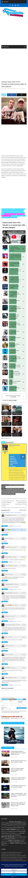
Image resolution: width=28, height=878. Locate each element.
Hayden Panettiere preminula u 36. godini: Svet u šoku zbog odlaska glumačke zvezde (18, 804)
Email (11, 701)
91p (10, 547)
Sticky (3, 486)
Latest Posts (10, 442)
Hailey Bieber (10, 827)
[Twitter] (3, 451)
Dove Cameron (4, 825)
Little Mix (22, 833)
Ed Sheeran (8, 490)
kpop (23, 831)
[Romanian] (10, 716)
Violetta (21, 843)
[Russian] (17, 716)
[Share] (12, 94)
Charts (10, 485)
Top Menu (6, 1)
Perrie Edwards (17, 839)
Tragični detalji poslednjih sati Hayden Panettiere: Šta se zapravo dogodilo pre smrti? (18, 753)
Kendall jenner (11, 831)
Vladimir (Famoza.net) (14, 88)
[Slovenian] (5, 716)
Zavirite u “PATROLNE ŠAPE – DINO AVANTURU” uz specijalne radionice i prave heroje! (19, 795)
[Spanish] (12, 716)
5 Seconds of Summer (5, 822)
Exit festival (14, 825)
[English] (2, 716)
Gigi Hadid (23, 825)
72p (13, 624)
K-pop (17, 829)
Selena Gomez (5, 494)
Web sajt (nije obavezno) (20, 702)
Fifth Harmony (18, 825)
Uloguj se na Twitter (19, 699)
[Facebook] (5, 451)
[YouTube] (5, 453)
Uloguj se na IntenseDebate (4, 699)
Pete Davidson (22, 839)
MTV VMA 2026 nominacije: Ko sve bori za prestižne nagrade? (18, 786)
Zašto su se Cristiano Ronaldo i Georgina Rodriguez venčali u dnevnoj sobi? (17, 770)
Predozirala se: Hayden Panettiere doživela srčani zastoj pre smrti (18, 778)
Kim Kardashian (18, 831)
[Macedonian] (7, 716)
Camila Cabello (17, 488)
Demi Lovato (22, 824)
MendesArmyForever (9, 624)
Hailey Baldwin (4, 827)
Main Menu (6, 46)
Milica (6, 529)
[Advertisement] (14, 31)
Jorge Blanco (22, 490)
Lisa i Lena (17, 833)
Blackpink (3, 824)
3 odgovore (11, 621)
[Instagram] (7, 451)
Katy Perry (5, 831)
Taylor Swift (12, 494)
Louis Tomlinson (5, 835)
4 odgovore (11, 589)
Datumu (7, 512)
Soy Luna (8, 843)
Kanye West (21, 829)
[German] (3, 716)
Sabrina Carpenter (4, 841)
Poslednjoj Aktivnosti (17, 512)
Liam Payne (12, 833)
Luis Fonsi (4, 492)
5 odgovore (11, 526)
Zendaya (6, 845)
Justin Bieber (10, 829)
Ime (2, 701)
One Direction (10, 839)
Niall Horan (23, 837)
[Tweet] (21, 94)
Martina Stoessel (20, 492)
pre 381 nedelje (14, 677)
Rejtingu (11, 512)
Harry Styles (17, 827)
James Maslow (15, 490)
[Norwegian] (21, 716)
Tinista (6, 538)
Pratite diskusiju (25, 510)
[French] (15, 716)
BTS (7, 824)
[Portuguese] (18, 716)
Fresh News (16, 485)
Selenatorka (7, 565)
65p (10, 565)
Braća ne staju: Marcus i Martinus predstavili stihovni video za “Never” (21, 502)
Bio (4, 442)
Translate (23, 718)
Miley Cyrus (17, 837)
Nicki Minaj (3, 839)
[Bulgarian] (8, 716)
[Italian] (20, 716)
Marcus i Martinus (11, 492)
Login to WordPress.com (12, 699)
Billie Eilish (23, 822)
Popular (22, 485)
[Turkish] (13, 716)
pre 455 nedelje (15, 605)
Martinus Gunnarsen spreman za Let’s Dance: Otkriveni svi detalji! (19, 761)
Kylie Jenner (5, 833)
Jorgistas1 (7, 547)
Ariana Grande (10, 488)
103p (9, 529)
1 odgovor (11, 562)
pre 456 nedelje (13, 515)
